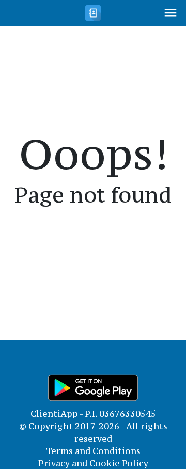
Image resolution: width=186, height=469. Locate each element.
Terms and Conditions (93, 451)
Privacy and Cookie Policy (93, 463)
